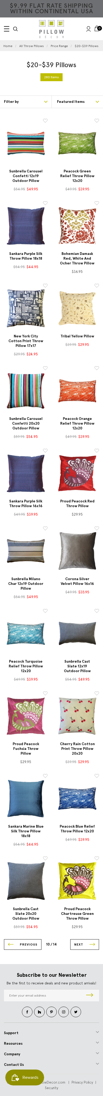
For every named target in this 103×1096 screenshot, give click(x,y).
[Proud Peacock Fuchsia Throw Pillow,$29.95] (26, 716)
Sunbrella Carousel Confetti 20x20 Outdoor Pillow (26, 423)
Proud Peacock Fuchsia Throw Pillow (26, 749)
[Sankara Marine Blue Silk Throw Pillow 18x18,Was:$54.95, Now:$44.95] (26, 798)
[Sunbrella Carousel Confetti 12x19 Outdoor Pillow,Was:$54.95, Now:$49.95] (26, 143)
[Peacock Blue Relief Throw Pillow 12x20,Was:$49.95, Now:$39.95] (77, 798)
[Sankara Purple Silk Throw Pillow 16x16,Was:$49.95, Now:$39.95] (26, 473)
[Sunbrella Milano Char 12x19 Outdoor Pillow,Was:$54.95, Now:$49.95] (26, 551)
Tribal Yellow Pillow (77, 336)
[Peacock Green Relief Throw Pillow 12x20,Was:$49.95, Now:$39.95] (77, 143)
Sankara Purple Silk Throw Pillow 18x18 (25, 256)
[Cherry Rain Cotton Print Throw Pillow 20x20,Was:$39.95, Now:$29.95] (77, 716)
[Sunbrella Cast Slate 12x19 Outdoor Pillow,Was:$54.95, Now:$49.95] (77, 633)
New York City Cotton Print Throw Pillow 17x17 (25, 341)
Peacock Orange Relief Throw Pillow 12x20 (77, 423)
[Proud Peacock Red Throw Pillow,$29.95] (77, 473)
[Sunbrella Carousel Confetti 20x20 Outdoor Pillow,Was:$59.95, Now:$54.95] (26, 391)
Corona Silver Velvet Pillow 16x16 (77, 581)
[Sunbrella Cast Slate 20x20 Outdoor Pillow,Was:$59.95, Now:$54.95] (26, 881)
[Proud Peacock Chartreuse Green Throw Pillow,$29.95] (77, 881)
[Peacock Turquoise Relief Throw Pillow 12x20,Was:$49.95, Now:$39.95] (26, 633)
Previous (28, 944)
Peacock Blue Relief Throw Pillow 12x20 (77, 828)
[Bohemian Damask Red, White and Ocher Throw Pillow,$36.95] (77, 226)
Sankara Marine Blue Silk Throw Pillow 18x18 (26, 831)
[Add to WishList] (45, 121)
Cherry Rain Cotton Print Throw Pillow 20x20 (77, 749)
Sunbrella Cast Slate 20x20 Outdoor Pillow (25, 914)
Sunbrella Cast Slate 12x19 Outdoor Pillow (77, 666)
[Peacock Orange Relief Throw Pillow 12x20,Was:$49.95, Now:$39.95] (77, 391)
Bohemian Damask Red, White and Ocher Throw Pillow (77, 258)
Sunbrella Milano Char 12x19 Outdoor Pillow (25, 584)
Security (51, 1088)
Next (79, 944)
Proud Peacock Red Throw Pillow (77, 503)
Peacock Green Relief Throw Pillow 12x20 (77, 176)
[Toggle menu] (6, 28)
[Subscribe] (89, 995)
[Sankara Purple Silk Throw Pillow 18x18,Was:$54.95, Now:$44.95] (26, 226)
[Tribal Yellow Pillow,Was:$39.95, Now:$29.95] (77, 308)
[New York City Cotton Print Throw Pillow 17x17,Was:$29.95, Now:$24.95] (26, 308)
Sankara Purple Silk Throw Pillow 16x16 (26, 503)
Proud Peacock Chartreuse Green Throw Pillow (77, 914)
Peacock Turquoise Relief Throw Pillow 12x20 (26, 666)
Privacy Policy (82, 1082)
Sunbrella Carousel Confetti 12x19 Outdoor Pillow (26, 176)
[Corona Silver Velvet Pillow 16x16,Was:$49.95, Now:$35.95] (77, 551)
